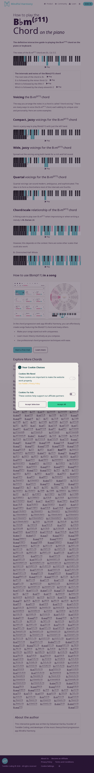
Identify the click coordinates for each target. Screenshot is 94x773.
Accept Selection (32, 404)
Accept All (61, 404)
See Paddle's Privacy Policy (29, 383)
